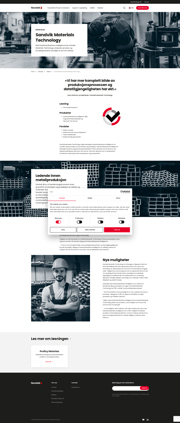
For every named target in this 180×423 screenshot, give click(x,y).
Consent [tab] (62, 198)
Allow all (117, 230)
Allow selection (90, 230)
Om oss (146, 2)
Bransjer (40, 71)
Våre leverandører (57, 391)
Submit (144, 388)
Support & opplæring (79, 8)
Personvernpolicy (57, 402)
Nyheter (100, 8)
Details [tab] (90, 198)
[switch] (79, 221)
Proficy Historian (75, 119)
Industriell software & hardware (58, 8)
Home (32, 71)
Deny (63, 230)
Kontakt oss (142, 8)
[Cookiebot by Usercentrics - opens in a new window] (122, 191)
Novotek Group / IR (136, 2)
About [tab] (118, 198)
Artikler (92, 8)
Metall (48, 71)
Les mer (49, 362)
